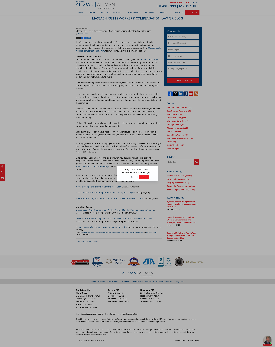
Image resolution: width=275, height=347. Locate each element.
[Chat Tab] (137, 173)
